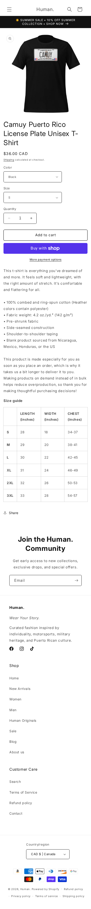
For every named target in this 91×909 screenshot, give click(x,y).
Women (15, 699)
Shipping (9, 159)
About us (16, 752)
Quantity (10, 209)
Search (15, 782)
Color (8, 167)
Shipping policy (73, 896)
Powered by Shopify (46, 889)
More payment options (46, 259)
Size (7, 188)
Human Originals (22, 720)
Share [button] (13, 513)
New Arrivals (19, 689)
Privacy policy (21, 896)
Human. (25, 889)
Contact (15, 813)
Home (14, 678)
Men (13, 710)
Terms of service (46, 896)
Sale (12, 731)
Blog (13, 741)
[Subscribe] (76, 580)
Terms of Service (23, 792)
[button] (9, 9)
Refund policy (20, 803)
